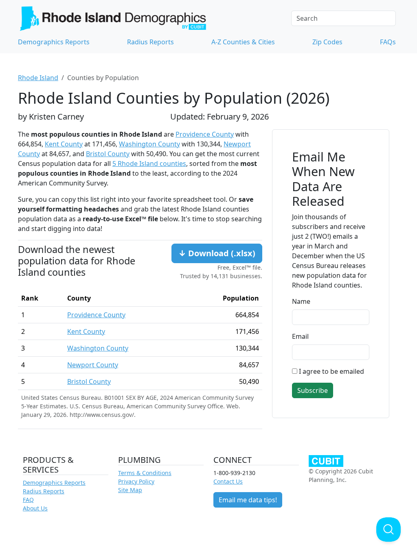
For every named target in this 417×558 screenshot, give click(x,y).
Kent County (64, 144)
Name (301, 301)
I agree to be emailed (331, 371)
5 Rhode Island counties (149, 163)
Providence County (205, 134)
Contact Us (228, 481)
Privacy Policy (136, 481)
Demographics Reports (54, 41)
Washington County (149, 144)
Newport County (92, 364)
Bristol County (107, 153)
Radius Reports (150, 41)
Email (300, 336)
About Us (35, 508)
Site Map (130, 490)
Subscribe (312, 390)
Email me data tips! (248, 499)
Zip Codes (327, 41)
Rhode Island (38, 77)
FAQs (388, 41)
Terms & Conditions (144, 473)
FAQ (28, 500)
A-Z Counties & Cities (243, 41)
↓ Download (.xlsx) (216, 253)
